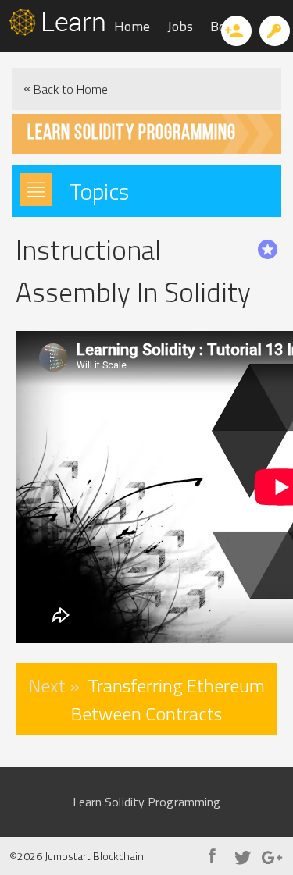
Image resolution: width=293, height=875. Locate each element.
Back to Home (65, 88)
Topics (99, 191)
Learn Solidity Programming (147, 801)
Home (132, 26)
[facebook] (212, 858)
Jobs (180, 26)
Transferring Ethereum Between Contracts (147, 699)
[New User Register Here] (236, 31)
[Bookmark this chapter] (267, 249)
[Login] (274, 31)
